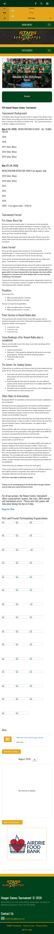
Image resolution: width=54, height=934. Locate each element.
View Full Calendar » (12, 822)
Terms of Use (28, 925)
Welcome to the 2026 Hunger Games (30, 737)
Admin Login (27, 929)
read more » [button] (20, 742)
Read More (27, 85)
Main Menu (27, 24)
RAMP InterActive (14, 925)
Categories (27, 50)
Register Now (8, 509)
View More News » (11, 751)
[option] (27, 14)
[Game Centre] (27, 16)
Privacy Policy (41, 925)
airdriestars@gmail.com (15, 918)
